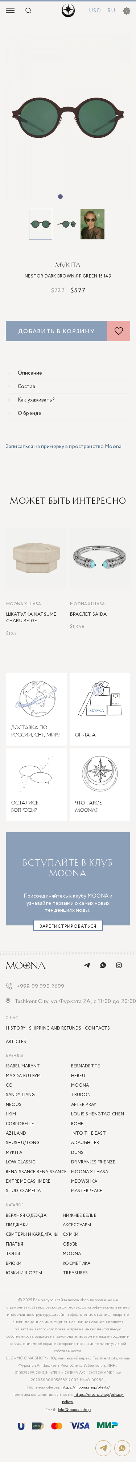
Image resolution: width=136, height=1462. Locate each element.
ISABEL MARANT (23, 1066)
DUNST (79, 1153)
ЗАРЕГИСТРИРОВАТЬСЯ (68, 926)
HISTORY (15, 1028)
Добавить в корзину (56, 331)
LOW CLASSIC (20, 1162)
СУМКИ (70, 1234)
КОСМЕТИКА (76, 1264)
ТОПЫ (13, 1254)
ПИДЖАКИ (17, 1225)
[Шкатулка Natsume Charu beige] (36, 558)
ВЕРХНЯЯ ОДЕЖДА (26, 1216)
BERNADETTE (85, 1066)
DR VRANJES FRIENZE (93, 1162)
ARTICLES (16, 1042)
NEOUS (14, 1105)
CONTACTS (97, 1028)
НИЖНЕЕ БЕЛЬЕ (79, 1216)
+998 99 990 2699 (41, 987)
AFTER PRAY (83, 1105)
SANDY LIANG (20, 1095)
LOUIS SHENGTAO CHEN (97, 1114)
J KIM (11, 1114)
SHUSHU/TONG (23, 1143)
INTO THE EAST (88, 1133)
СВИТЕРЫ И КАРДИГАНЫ (32, 1234)
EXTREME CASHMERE (28, 1181)
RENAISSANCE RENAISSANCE (36, 1172)
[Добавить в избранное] (118, 331)
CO (9, 1085)
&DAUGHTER (85, 1143)
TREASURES (75, 1273)
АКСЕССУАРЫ (77, 1225)
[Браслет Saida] (100, 558)
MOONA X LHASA (23, 604)
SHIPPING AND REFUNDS (55, 1028)
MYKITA (68, 265)
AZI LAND (16, 1133)
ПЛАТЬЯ (14, 1244)
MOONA (72, 1254)
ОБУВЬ (70, 1244)
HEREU (78, 1076)
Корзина (126, 11)
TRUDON (81, 1095)
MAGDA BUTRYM (23, 1076)
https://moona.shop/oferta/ (85, 1387)
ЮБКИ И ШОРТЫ (24, 1273)
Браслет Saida (88, 614)
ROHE (77, 1124)
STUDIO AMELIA (23, 1191)
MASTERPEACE (86, 1191)
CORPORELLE (20, 1124)
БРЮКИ (14, 1264)
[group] (68, 117)
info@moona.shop (74, 1409)
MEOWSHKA (84, 1181)
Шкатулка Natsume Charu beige (31, 617)
